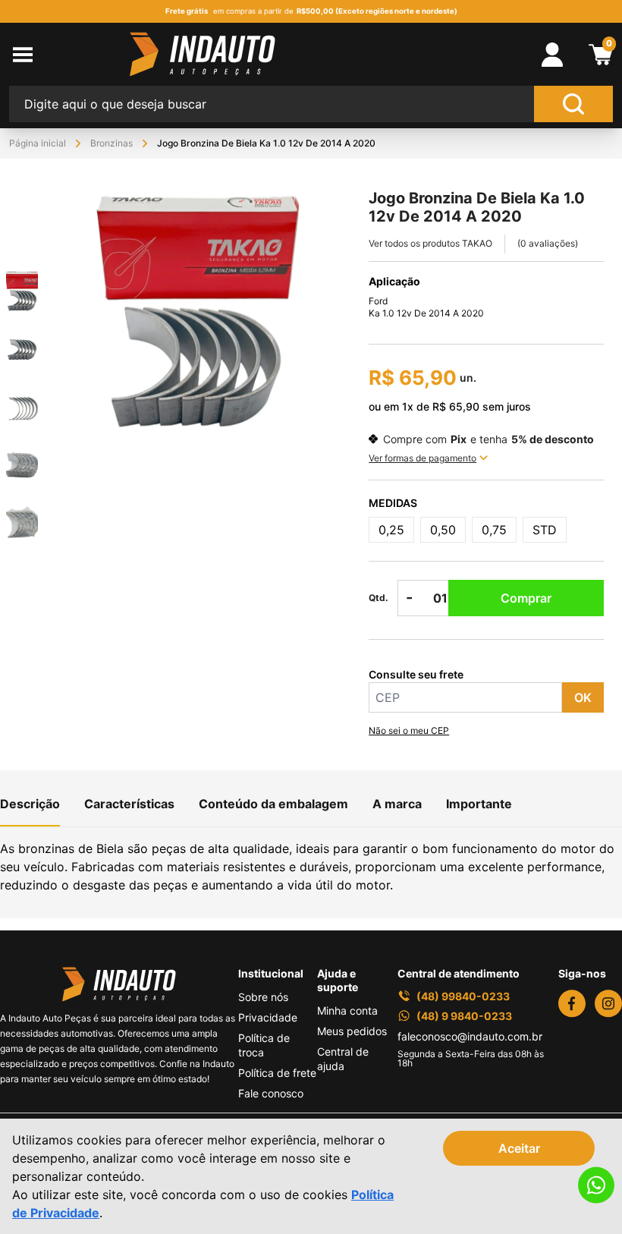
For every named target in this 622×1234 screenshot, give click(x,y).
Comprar (526, 598)
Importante (479, 803)
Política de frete (277, 1072)
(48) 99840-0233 (463, 996)
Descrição (30, 803)
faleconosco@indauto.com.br (469, 1036)
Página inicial (37, 143)
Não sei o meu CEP (409, 730)
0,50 (443, 529)
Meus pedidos (352, 1031)
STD (544, 529)
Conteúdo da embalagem (273, 803)
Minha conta (347, 1010)
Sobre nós (263, 996)
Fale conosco (270, 1093)
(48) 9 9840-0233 (464, 1015)
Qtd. (378, 597)
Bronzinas (111, 143)
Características (129, 803)
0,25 (391, 529)
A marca (397, 803)
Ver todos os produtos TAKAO (430, 243)
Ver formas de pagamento (422, 458)
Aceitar (519, 1148)
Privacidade (267, 1017)
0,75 (494, 529)
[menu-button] (69, 54)
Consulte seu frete (416, 674)
